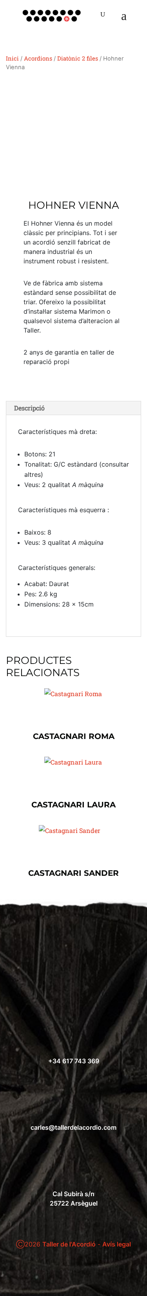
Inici (12, 58)
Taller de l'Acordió (69, 1244)
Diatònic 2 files (77, 58)
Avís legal (116, 1244)
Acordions (38, 58)
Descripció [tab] (29, 408)
